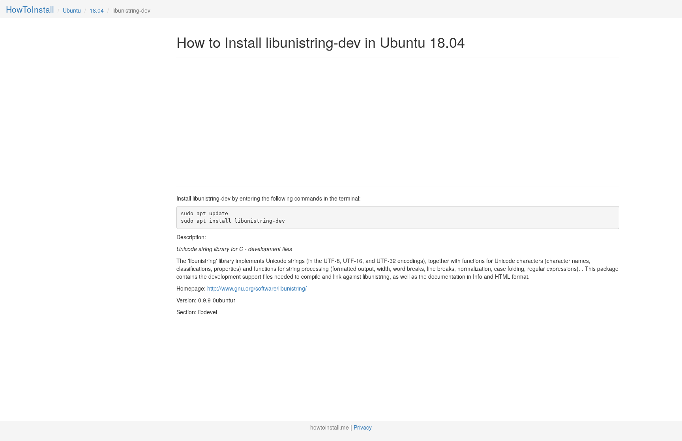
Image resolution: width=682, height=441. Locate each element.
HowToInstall (30, 9)
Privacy (363, 427)
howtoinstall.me (329, 427)
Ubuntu (72, 10)
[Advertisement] (242, 121)
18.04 (97, 10)
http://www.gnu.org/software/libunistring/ (257, 288)
